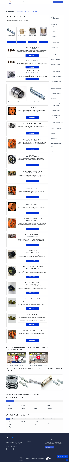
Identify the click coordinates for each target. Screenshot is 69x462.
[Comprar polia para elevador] (12, 143)
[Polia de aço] (12, 159)
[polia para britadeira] (11, 74)
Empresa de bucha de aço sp (56, 81)
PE (38, 418)
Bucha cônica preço (54, 91)
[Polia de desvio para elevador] (12, 190)
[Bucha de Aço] (11, 31)
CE (47, 418)
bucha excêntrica (54, 138)
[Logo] (9, 2)
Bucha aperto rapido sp (55, 105)
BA (43, 418)
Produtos (30, 1)
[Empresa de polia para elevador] (12, 334)
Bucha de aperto (54, 36)
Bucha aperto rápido (54, 47)
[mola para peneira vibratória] (12, 125)
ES (16, 418)
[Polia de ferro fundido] (12, 287)
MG (12, 418)
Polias (52, 146)
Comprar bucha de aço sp (20, 11)
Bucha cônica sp (53, 108)
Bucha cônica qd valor (54, 95)
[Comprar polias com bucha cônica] (12, 270)
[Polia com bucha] (12, 318)
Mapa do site (28, 444)
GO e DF (52, 418)
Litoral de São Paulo (59, 400)
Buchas (52, 151)
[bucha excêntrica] (21, 31)
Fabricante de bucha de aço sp (56, 83)
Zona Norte (18, 400)
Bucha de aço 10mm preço (55, 71)
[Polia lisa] (12, 206)
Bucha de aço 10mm (54, 24)
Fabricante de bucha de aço (55, 59)
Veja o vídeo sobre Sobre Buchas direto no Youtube (38, 365)
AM (56, 418)
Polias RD (9, 437)
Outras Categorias (56, 144)
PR (25, 418)
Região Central (9, 400)
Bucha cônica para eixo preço (56, 110)
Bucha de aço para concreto (55, 26)
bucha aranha (53, 133)
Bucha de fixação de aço (55, 42)
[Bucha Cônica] (32, 31)
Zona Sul (34, 400)
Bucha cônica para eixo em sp (56, 93)
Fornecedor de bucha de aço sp (56, 86)
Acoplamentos (53, 149)
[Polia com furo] (12, 254)
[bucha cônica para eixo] (12, 236)
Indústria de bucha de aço (55, 64)
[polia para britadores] (11, 50)
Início (24, 1)
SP (21, 418)
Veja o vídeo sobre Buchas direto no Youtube (15, 365)
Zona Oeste (26, 400)
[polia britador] (11, 62)
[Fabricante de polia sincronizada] (12, 173)
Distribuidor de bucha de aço (56, 128)
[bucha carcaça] (43, 31)
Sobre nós (36, 1)
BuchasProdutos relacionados (55, 17)
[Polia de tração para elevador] (12, 223)
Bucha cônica (53, 31)
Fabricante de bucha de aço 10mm (57, 120)
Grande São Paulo (51, 400)
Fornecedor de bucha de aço (56, 61)
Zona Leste (43, 400)
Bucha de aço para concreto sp (56, 74)
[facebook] (7, 449)
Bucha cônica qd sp (54, 112)
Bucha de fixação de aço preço (56, 103)
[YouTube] (11, 449)
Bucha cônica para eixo (55, 49)
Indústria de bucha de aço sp (56, 88)
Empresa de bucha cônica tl (55, 115)
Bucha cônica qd (53, 52)
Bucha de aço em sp (54, 69)
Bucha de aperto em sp (28, 11)
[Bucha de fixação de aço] (17, 93)
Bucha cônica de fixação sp (55, 100)
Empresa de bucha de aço (55, 57)
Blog (42, 1)
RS (34, 418)
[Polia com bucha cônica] (12, 302)
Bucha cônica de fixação (55, 34)
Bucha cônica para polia (55, 66)
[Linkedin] (13, 449)
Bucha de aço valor (35, 11)
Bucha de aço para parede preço (56, 76)
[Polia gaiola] (12, 111)
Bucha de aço (53, 21)
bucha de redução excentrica (56, 140)
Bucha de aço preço (54, 44)
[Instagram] (9, 449)
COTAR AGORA (11, 42)
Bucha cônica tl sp (54, 98)
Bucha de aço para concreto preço (57, 122)
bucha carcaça (53, 135)
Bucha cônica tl (53, 54)
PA (61, 418)
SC (30, 418)
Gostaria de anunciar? (58, 1)
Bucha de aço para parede (55, 29)
